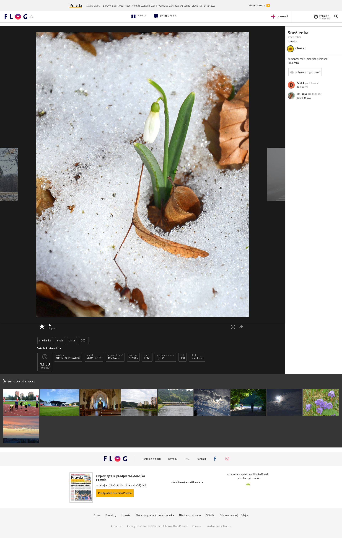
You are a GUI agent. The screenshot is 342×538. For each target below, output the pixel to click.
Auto (128, 6)
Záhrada (174, 6)
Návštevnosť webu (190, 515)
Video (195, 6)
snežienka (45, 340)
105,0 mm (115, 356)
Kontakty (110, 515)
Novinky (172, 459)
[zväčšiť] (233, 327)
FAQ (187, 459)
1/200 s (133, 356)
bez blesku (197, 356)
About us (116, 526)
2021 (84, 340)
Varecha (163, 6)
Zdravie (145, 6)
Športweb (117, 6)
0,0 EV (165, 356)
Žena (154, 6)
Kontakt (201, 459)
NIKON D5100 (94, 356)
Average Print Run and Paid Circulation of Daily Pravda (157, 526)
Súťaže (210, 515)
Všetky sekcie (257, 5)
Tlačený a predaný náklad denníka (155, 515)
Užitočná (185, 6)
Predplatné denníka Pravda (115, 493)
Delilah (301, 83)
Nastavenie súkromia (219, 526)
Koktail (136, 6)
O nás (97, 515)
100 (182, 356)
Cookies (196, 526)
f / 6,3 (147, 356)
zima (72, 340)
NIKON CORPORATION (68, 356)
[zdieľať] (241, 327)
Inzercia (125, 515)
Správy (107, 6)
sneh (60, 340)
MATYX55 (302, 94)
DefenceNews (207, 6)
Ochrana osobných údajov (234, 515)
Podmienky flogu (151, 459)
